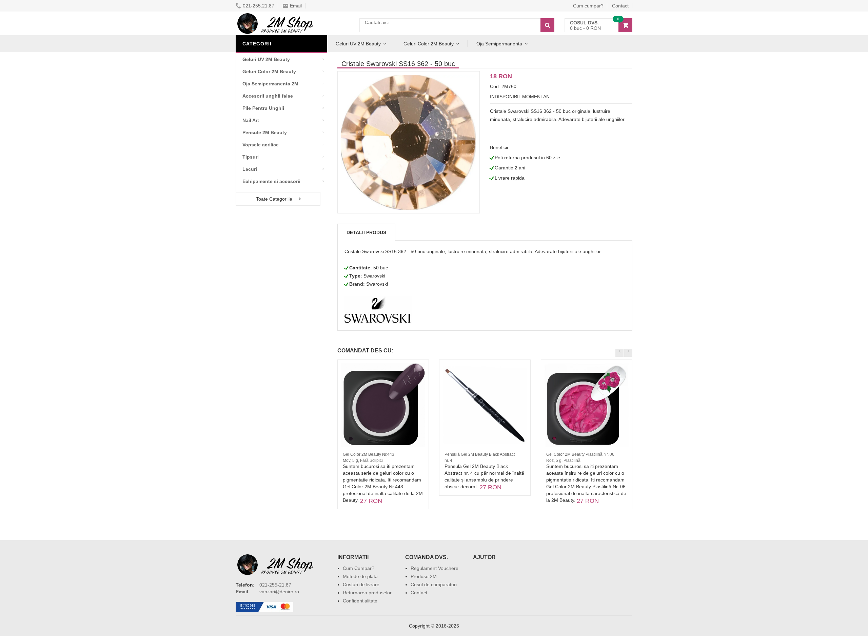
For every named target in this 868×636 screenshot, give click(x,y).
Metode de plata (360, 576)
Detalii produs (366, 232)
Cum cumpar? (588, 5)
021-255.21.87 (258, 5)
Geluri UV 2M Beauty (358, 43)
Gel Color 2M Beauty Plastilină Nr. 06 (580, 454)
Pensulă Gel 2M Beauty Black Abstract (480, 454)
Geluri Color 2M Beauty (428, 43)
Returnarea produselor (367, 592)
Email (296, 5)
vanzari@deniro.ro (279, 591)
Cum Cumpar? (358, 568)
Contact (620, 5)
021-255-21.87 (275, 585)
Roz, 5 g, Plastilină (563, 460)
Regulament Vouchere (434, 568)
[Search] (547, 25)
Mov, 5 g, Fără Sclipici (363, 460)
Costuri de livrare (361, 584)
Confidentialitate (360, 600)
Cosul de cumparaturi (434, 584)
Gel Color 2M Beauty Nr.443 (368, 454)
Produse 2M (424, 576)
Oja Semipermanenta (499, 43)
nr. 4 (448, 460)
